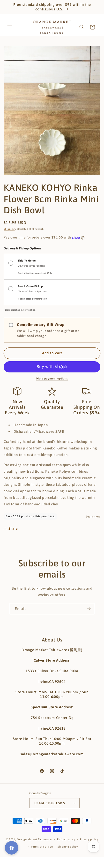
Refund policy (66, 839)
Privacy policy (89, 839)
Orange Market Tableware (34, 839)
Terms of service (42, 846)
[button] (9, 27)
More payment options (52, 378)
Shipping (9, 229)
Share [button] (13, 528)
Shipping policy (68, 846)
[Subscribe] (88, 608)
